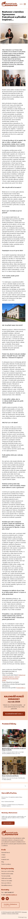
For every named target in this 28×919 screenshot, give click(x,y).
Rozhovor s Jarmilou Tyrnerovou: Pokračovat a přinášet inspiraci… (13, 805)
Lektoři (3, 857)
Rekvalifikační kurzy (6, 885)
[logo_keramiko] (10, 833)
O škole (3, 854)
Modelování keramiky (7, 873)
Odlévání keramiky (6, 878)
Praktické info (5, 859)
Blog (2, 861)
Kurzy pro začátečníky (7, 871)
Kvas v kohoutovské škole (10, 776)
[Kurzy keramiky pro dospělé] (9, 4)
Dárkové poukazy (6, 864)
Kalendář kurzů (5, 852)
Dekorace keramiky (6, 880)
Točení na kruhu (5, 876)
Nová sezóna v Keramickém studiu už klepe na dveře (14, 749)
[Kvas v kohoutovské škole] (14, 765)
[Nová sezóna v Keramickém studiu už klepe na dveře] (14, 738)
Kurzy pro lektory (6, 883)
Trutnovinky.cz (20, 688)
